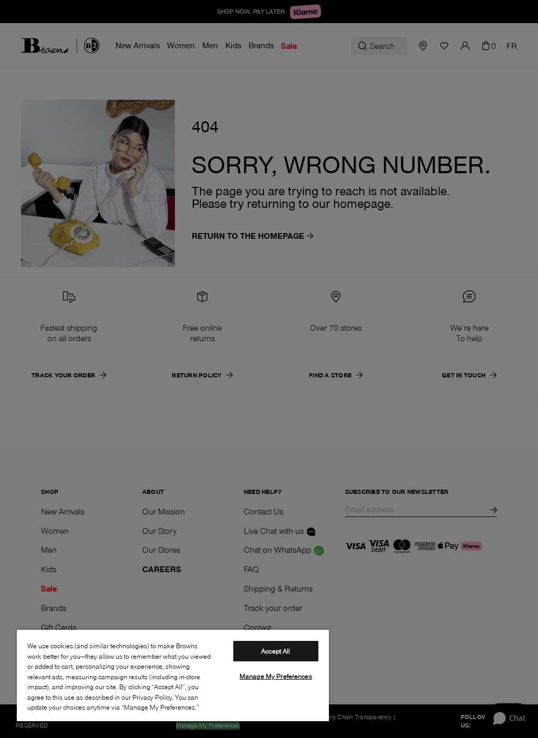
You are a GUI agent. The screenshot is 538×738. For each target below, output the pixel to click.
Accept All (275, 651)
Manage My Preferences (276, 676)
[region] (173, 675)
